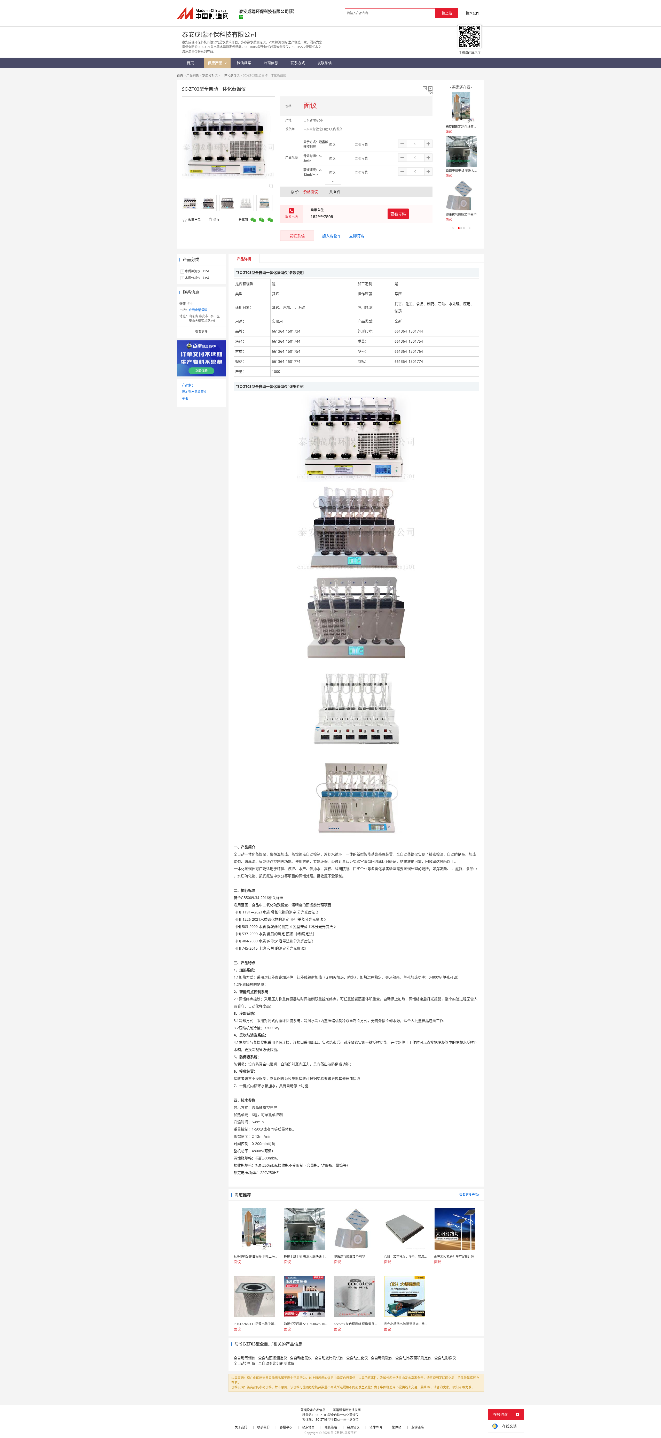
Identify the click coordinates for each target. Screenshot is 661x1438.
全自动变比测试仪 (328, 1357)
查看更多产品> (469, 1195)
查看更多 (201, 331)
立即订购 (357, 235)
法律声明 (375, 1427)
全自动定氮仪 (301, 1357)
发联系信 (297, 235)
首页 (180, 75)
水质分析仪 (210, 75)
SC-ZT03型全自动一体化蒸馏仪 (337, 1415)
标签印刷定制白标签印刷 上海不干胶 (471, 127)
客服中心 (286, 1427)
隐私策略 (331, 1427)
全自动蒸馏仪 (244, 1357)
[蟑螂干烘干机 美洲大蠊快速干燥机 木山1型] (461, 151)
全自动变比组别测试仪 (276, 1363)
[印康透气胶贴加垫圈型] (461, 195)
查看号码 (398, 213)
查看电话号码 (198, 310)
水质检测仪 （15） (198, 271)
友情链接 (417, 1427)
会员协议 (353, 1427)
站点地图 (308, 1427)
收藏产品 (194, 220)
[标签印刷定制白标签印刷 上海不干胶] (461, 107)
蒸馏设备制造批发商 (347, 1410)
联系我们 (263, 1427)
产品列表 (192, 75)
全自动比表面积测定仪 (413, 1357)
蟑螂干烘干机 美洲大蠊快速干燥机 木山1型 (475, 170)
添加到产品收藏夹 (194, 392)
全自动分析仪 (244, 1363)
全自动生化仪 (357, 1357)
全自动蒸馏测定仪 (272, 1357)
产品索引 (188, 385)
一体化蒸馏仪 (230, 75)
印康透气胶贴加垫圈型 (461, 214)
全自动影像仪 (445, 1357)
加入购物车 (331, 235)
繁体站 (396, 1427)
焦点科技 (336, 1433)
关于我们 (241, 1427)
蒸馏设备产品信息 (313, 1410)
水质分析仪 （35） (198, 278)
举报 (216, 220)
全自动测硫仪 (381, 1357)
